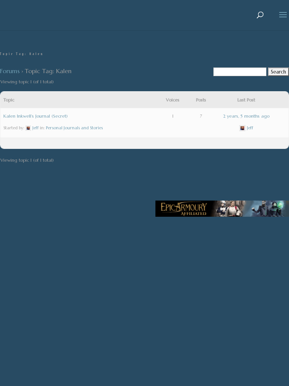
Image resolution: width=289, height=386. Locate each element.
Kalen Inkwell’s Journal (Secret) (35, 116)
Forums (10, 71)
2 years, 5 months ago (246, 116)
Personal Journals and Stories (74, 127)
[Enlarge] (279, 210)
